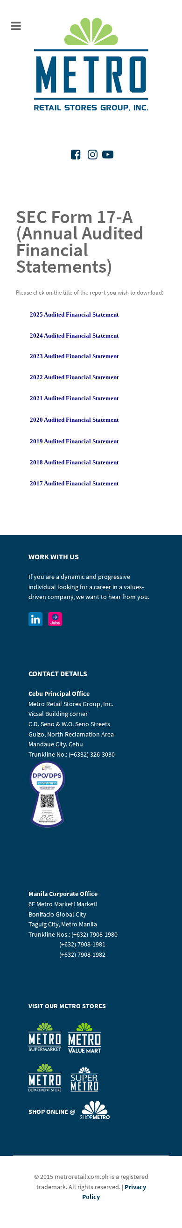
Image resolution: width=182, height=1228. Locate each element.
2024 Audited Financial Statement (74, 335)
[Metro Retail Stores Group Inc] (90, 66)
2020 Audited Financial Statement (74, 419)
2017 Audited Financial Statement (74, 483)
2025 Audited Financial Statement (74, 314)
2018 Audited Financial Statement (74, 462)
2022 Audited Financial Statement (74, 377)
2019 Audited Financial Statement (74, 441)
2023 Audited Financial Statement (74, 356)
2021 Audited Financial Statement (74, 398)
